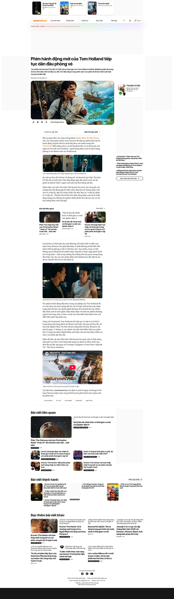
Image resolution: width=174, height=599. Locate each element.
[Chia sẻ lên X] (42, 122)
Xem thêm (99, 208)
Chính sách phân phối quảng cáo (97, 578)
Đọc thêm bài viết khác (128, 178)
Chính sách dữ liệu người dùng (76, 578)
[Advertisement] (87, 41)
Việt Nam (45, 7)
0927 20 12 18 (101, 580)
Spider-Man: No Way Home (87, 138)
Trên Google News (57, 122)
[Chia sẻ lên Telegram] (46, 122)
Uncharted (47, 146)
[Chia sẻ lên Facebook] (37, 122)
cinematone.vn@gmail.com (81, 580)
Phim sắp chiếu (134, 479)
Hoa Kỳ (100, 5)
